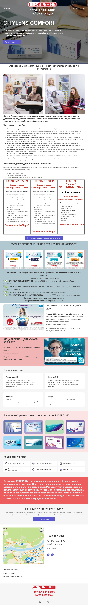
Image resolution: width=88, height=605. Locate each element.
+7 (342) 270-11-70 (79, 8)
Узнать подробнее (12, 42)
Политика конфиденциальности (13, 576)
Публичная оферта (9, 573)
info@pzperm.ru (55, 544)
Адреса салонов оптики (10, 569)
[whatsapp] (40, 602)
